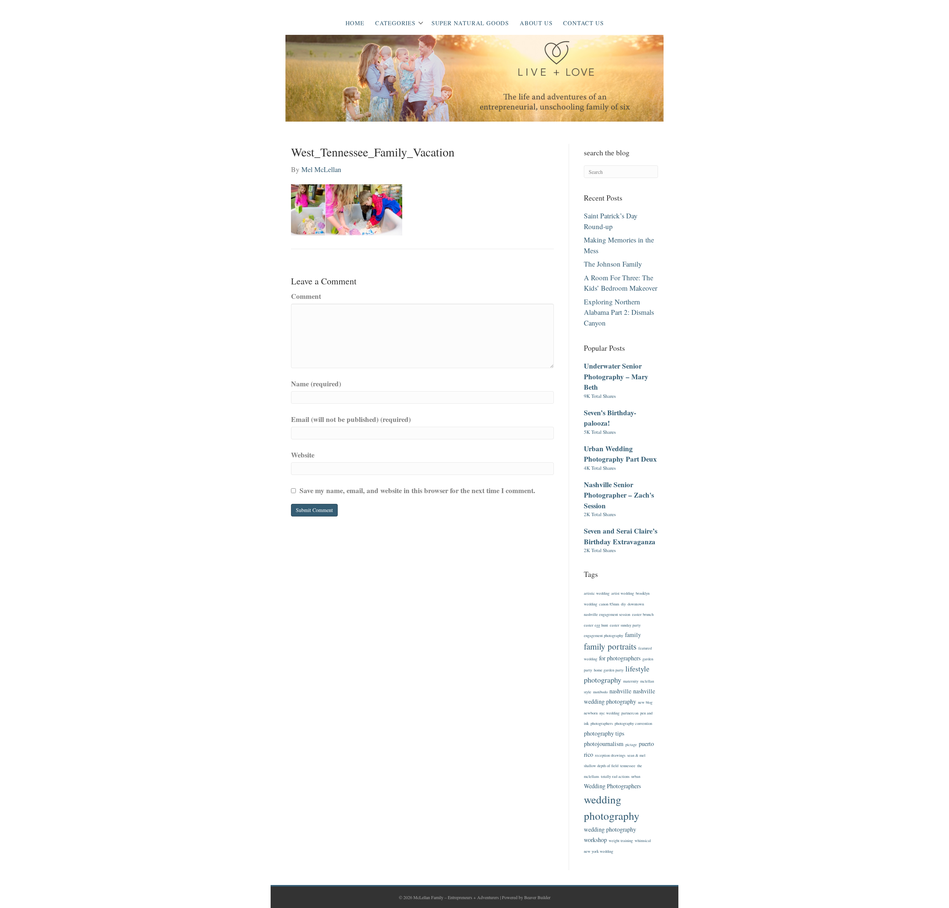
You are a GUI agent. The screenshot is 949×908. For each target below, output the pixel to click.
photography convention (633, 723)
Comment (306, 296)
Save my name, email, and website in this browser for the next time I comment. (417, 490)
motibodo (600, 691)
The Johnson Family (613, 263)
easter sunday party (625, 625)
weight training (621, 840)
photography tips (604, 733)
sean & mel (636, 755)
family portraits (610, 646)
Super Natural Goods (470, 23)
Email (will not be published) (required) (351, 419)
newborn (591, 713)
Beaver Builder (537, 897)
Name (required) (316, 384)
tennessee (627, 765)
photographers (602, 723)
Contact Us (583, 23)
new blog (645, 702)
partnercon (629, 713)
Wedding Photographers (612, 786)
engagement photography (603, 635)
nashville (620, 691)
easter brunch (643, 614)
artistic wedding (596, 593)
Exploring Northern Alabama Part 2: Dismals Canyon (619, 312)
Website (302, 455)
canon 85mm (609, 604)
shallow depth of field (601, 765)
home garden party (609, 670)
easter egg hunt (596, 625)
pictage (631, 744)
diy (623, 604)
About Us (536, 23)
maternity (630, 681)
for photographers (620, 658)
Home (354, 23)
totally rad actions (615, 776)
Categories (395, 23)
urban (635, 776)
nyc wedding (609, 713)
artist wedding (622, 593)
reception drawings (610, 755)
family (633, 635)
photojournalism (604, 744)
